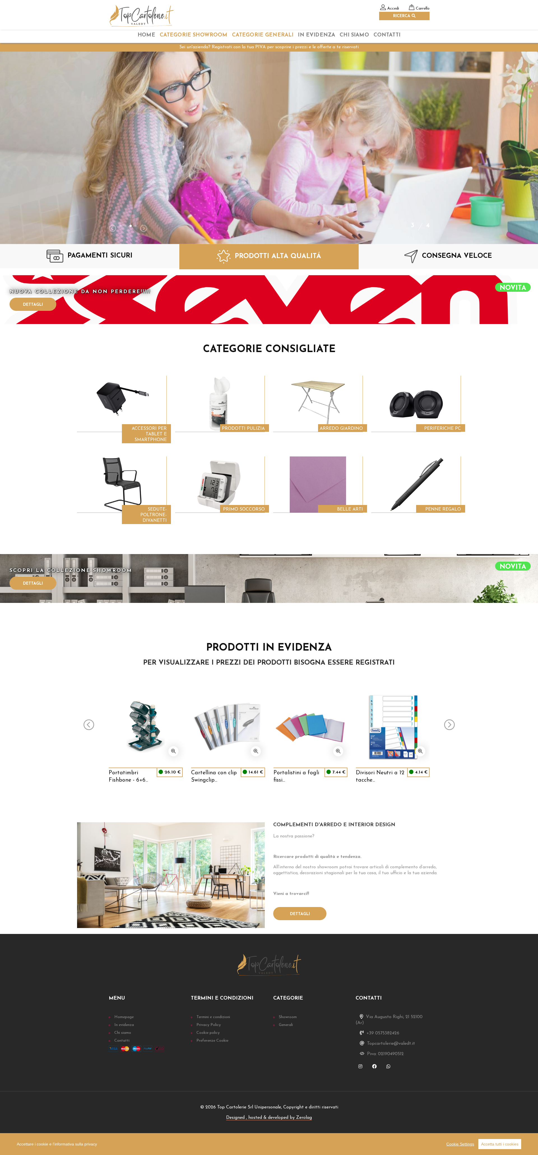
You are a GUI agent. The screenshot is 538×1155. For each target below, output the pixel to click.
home (146, 35)
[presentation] (112, 229)
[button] (120, 226)
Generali (286, 1025)
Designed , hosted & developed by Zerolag (269, 1117)
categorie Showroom (194, 35)
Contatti (387, 35)
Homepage (124, 1017)
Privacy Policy (208, 1025)
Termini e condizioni (213, 1017)
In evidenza (124, 1025)
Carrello (423, 8)
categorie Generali (263, 35)
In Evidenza (316, 35)
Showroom (288, 1017)
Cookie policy (208, 1033)
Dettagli (33, 305)
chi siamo (354, 35)
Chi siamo (122, 1033)
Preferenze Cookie (212, 1041)
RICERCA (402, 16)
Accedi (393, 8)
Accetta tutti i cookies (499, 1144)
